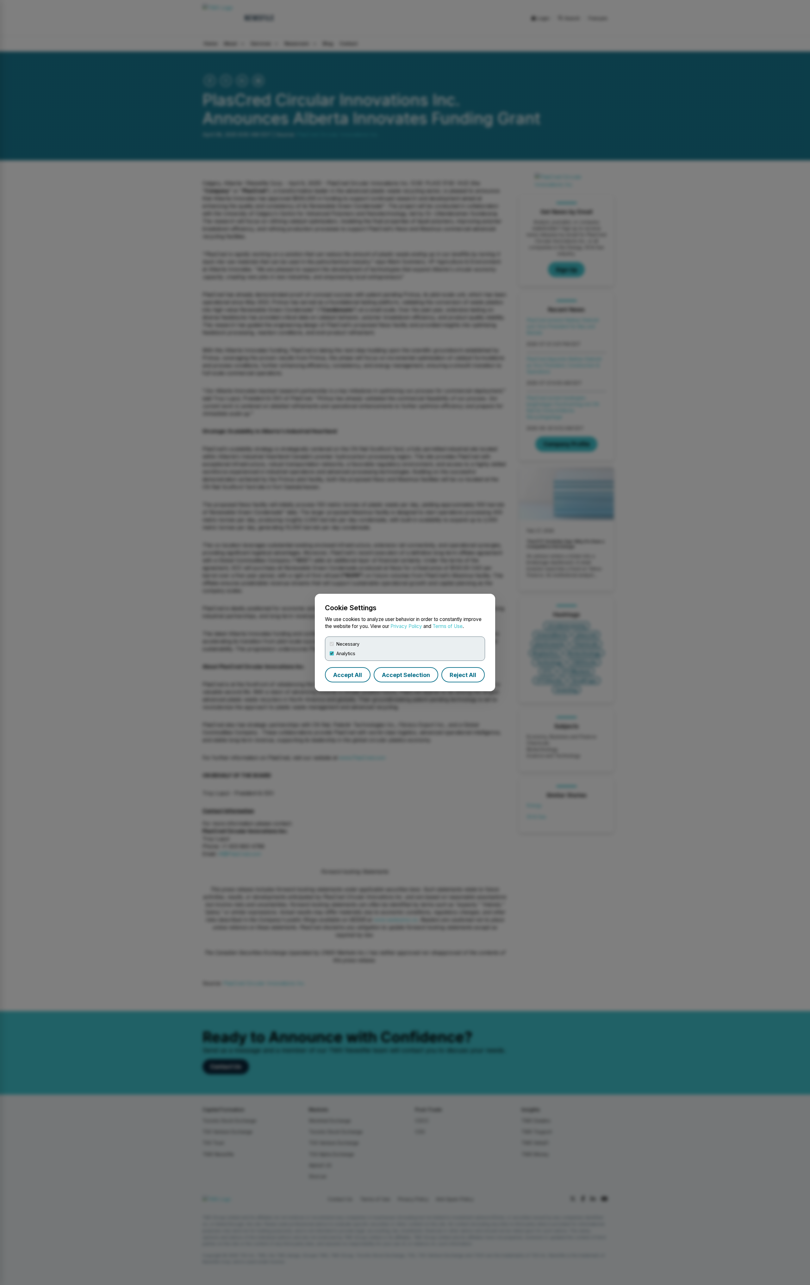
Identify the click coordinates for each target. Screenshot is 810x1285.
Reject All (463, 675)
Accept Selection (406, 675)
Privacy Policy (406, 626)
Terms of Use (448, 626)
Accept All (347, 675)
